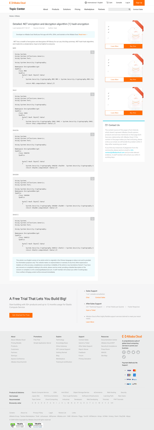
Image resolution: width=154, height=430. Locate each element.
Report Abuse (83, 349)
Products (55, 9)
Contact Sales (138, 9)
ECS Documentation (51, 396)
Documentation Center (109, 340)
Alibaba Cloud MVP (108, 343)
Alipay (128, 416)
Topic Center (36, 399)
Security (123, 392)
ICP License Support (63, 349)
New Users (122, 396)
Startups (14, 355)
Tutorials (106, 399)
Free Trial (37, 340)
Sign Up (139, 3)
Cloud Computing (51, 399)
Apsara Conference (17, 359)
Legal (51, 413)
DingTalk (122, 416)
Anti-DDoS (65, 392)
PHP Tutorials (118, 399)
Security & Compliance (109, 346)
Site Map (104, 355)
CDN (55, 392)
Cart (110, 3)
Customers (15, 349)
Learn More (114, 46)
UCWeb (105, 416)
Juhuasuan (44, 416)
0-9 (112, 403)
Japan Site (35, 396)
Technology (60, 340)
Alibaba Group (14, 416)
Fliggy (80, 416)
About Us (24, 413)
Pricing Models (16, 343)
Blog (57, 355)
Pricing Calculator (85, 359)
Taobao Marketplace (27, 416)
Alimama (74, 416)
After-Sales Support (85, 346)
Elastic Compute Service (40, 392)
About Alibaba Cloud (18, 340)
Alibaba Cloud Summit (18, 362)
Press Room (105, 349)
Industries (65, 399)
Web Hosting (111, 392)
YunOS (86, 416)
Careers (12, 413)
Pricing (77, 9)
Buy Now (133, 46)
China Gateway (61, 346)
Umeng (111, 416)
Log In (128, 3)
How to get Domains (70, 396)
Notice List (62, 413)
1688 (68, 416)
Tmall (37, 416)
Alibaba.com (61, 416)
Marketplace (89, 9)
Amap (100, 416)
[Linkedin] (128, 352)
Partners (101, 9)
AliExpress (52, 416)
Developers (78, 399)
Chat (87, 297)
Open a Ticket (90, 310)
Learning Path (108, 396)
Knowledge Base (62, 343)
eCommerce (98, 392)
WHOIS (103, 352)
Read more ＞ (83, 34)
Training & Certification (64, 362)
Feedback (82, 352)
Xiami (116, 416)
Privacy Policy (38, 413)
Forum (81, 355)
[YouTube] (138, 352)
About (45, 9)
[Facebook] (124, 352)
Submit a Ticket (84, 343)
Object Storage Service (81, 392)
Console (119, 3)
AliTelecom (93, 416)
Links (74, 413)
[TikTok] (124, 357)
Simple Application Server (42, 343)
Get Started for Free (21, 315)
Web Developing (92, 399)
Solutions (67, 9)
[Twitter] (133, 352)
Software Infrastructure (90, 396)
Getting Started (61, 352)
